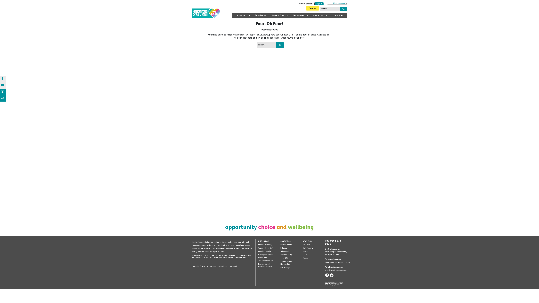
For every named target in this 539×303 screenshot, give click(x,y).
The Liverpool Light (265, 261)
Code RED (284, 258)
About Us (241, 15)
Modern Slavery (221, 255)
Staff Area (338, 15)
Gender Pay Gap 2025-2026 (202, 257)
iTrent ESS (306, 251)
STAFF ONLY (307, 241)
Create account (306, 4)
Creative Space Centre (266, 248)
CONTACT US (285, 241)
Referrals (283, 248)
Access (305, 258)
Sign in (319, 4)
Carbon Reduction (244, 255)
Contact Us (318, 15)
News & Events (279, 15)
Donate (312, 8)
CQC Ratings (285, 267)
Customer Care (286, 245)
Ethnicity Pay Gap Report (223, 257)
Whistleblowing (286, 255)
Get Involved (298, 15)
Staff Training (308, 248)
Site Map (232, 255)
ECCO (305, 255)
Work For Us (260, 15)
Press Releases (240, 257)
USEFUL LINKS (263, 241)
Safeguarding (285, 251)
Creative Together (265, 251)
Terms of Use (209, 255)
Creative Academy (265, 245)
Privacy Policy (197, 255)
